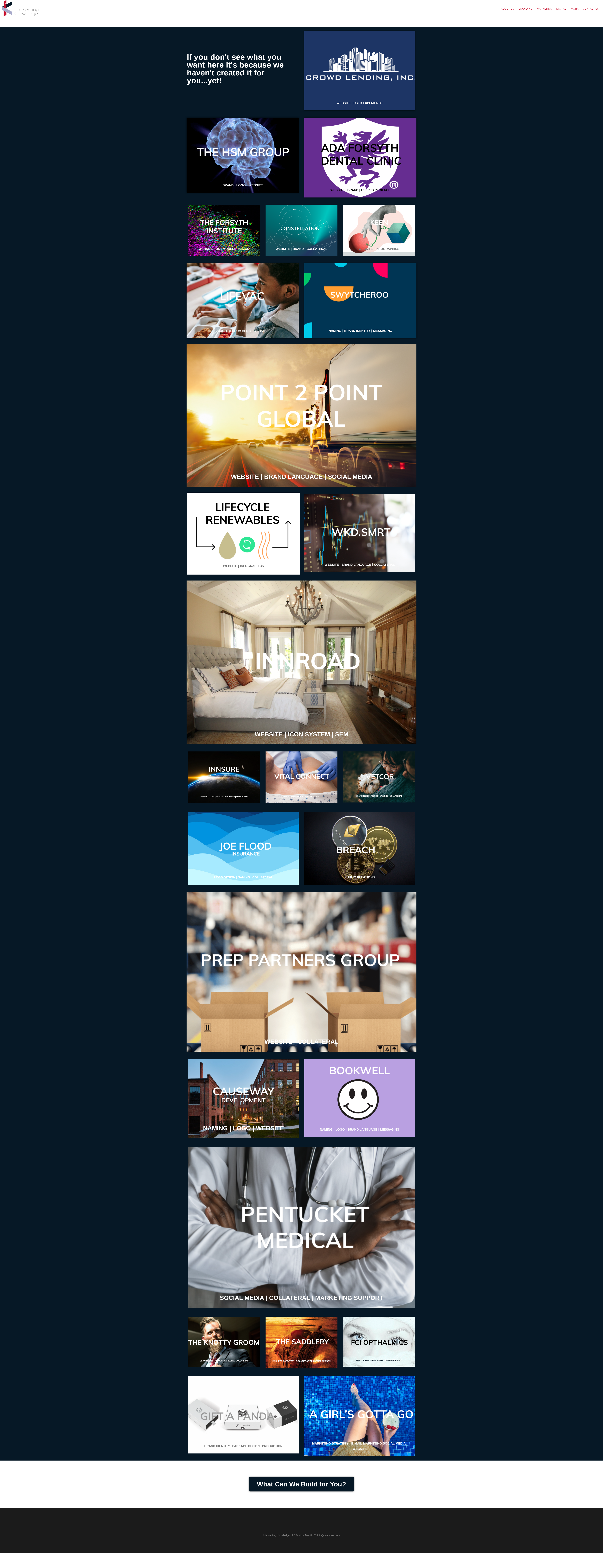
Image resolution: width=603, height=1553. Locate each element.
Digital (561, 8)
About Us (507, 8)
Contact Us (591, 8)
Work (574, 8)
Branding (525, 8)
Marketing (544, 8)
